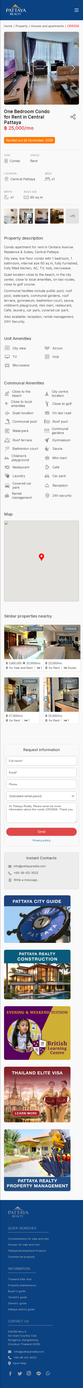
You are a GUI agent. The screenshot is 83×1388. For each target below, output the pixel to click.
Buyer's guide (17, 1291)
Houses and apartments (47, 26)
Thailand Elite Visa (19, 1279)
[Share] (73, 116)
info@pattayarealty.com (29, 866)
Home (8, 26)
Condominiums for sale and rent (28, 1238)
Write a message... (26, 880)
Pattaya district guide (21, 1309)
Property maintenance (22, 1285)
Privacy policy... (42, 840)
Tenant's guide (17, 1297)
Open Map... (20, 1363)
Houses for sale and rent (23, 1244)
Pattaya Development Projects (27, 1250)
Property (22, 26)
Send (41, 831)
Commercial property (21, 1256)
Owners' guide (17, 1303)
